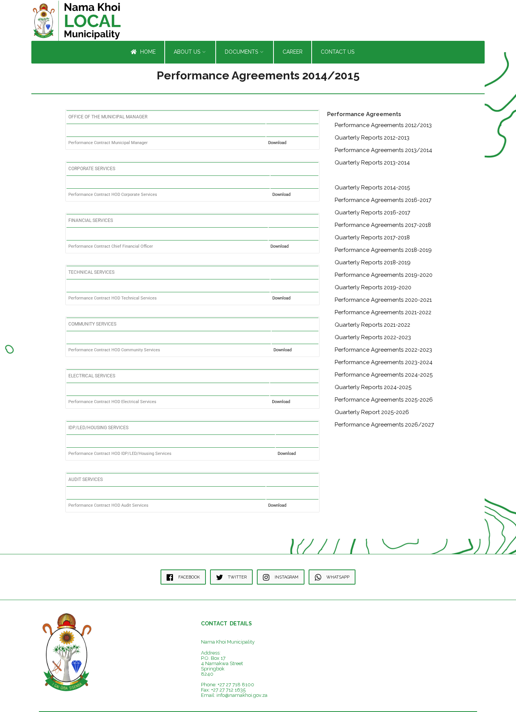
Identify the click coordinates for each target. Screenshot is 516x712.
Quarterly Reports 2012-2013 (372, 137)
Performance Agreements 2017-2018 (383, 225)
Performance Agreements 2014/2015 (383, 175)
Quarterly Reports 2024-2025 (373, 387)
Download (277, 142)
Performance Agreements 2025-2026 (384, 399)
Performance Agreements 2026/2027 (384, 424)
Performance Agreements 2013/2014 (383, 150)
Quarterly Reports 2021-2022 (372, 324)
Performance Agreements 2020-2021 (383, 299)
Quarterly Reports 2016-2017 (372, 212)
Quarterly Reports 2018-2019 (373, 262)
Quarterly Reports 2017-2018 (372, 237)
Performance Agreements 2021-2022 (383, 312)
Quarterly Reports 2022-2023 (373, 337)
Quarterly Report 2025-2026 (372, 412)
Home (147, 52)
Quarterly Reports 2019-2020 (373, 287)
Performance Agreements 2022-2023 (383, 349)
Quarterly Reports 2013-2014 (372, 162)
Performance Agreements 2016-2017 (383, 200)
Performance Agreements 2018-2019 (383, 250)
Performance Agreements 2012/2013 (383, 125)
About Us (187, 52)
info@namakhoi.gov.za (241, 695)
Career (293, 52)
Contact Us (337, 52)
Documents (241, 52)
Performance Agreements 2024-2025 (384, 374)
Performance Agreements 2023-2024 (384, 362)
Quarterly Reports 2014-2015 (372, 187)
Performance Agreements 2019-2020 (384, 274)
